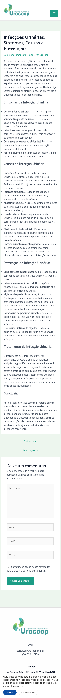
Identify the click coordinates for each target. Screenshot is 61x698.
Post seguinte (30, 450)
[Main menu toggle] (54, 13)
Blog (31, 55)
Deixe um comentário (15, 55)
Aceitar (10, 692)
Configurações (28, 692)
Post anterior (30, 441)
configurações (14, 686)
